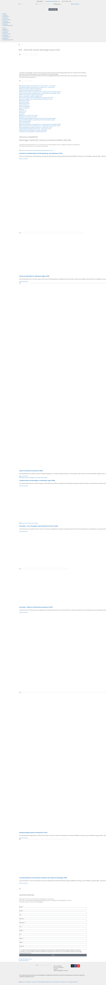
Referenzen (5, 21)
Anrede (21, 910)
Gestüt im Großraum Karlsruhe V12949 (31, 471)
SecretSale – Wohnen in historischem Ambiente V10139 (36, 607)
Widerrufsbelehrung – (47, 982)
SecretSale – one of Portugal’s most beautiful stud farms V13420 (38, 526)
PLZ (20, 926)
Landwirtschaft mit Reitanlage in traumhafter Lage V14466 (37, 480)
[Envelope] (78, 965)
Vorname (21, 918)
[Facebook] (75, 965)
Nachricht (21, 946)
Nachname (22, 922)
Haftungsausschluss (73, 982)
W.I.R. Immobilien (27, 982)
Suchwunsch (6, 16)
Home (4, 13)
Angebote (5, 15)
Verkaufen (5, 18)
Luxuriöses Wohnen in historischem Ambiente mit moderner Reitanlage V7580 (43, 878)
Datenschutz (64, 982)
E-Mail (20, 942)
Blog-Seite (5, 24)
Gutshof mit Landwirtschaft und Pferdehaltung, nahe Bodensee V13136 (41, 153)
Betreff (21, 906)
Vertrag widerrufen (56, 982)
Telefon (21, 938)
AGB (39, 982)
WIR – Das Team (6, 19)
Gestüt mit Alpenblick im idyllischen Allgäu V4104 (34, 276)
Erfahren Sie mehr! (23, 158)
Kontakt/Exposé (6, 22)
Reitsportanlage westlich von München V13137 (33, 832)
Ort (20, 934)
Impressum (34, 982)
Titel (20, 914)
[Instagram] (72, 965)
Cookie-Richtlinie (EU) (8, 25)
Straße (21, 930)
